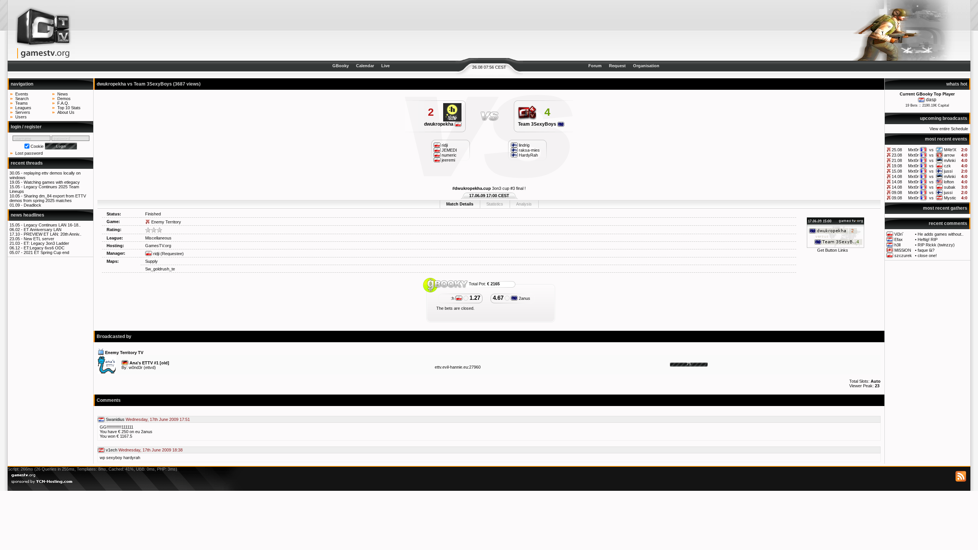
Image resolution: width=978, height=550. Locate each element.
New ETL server (39, 238)
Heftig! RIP (928, 239)
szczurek (903, 255)
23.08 (897, 155)
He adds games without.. (940, 234)
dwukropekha (439, 124)
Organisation (646, 65)
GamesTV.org (158, 245)
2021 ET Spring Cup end (46, 252)
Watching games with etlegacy (52, 182)
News (62, 94)
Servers (22, 112)
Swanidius (115, 419)
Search (22, 98)
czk (947, 165)
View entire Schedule (948, 128)
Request (617, 65)
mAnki (949, 160)
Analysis (524, 204)
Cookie (37, 146)
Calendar (365, 65)
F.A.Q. (63, 103)
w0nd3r (135, 367)
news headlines (27, 215)
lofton (949, 182)
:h (453, 298)
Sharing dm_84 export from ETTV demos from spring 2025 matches (48, 198)
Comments (109, 400)
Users (21, 117)
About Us (65, 112)
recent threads (27, 163)
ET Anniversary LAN (43, 229)
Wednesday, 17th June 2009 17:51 (158, 419)
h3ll (897, 245)
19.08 (897, 165)
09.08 (897, 192)
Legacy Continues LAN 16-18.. (52, 225)
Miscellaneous (158, 238)
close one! (927, 255)
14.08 (897, 176)
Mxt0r (913, 149)
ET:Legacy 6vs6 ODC (44, 248)
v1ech (111, 450)
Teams (21, 103)
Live (385, 65)
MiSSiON (902, 250)
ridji (155, 253)
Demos (64, 98)
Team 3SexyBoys (537, 124)
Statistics (494, 204)
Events (21, 94)
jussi (948, 171)
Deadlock (32, 205)
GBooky (340, 65)
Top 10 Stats (69, 107)
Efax (898, 239)
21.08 (897, 160)
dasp (931, 99)
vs (931, 149)
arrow (949, 155)
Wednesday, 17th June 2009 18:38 (150, 450)
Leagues (23, 107)
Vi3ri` (899, 234)
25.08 (897, 149)
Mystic (950, 198)
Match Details (459, 204)
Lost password (29, 153)
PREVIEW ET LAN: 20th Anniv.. (52, 234)
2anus (524, 298)
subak (949, 187)
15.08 (897, 171)
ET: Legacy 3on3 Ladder (46, 243)
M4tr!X (950, 149)
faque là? (926, 250)
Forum (595, 65)
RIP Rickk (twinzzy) (936, 245)
